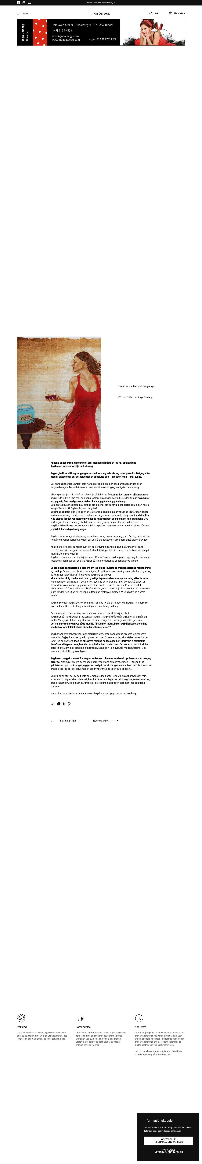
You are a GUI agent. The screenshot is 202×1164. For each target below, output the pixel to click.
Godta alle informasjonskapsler (168, 1140)
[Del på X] (64, 704)
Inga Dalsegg (101, 13)
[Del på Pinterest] (69, 704)
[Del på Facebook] (58, 704)
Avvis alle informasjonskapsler (168, 1151)
